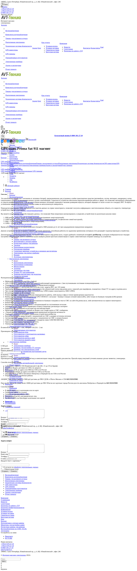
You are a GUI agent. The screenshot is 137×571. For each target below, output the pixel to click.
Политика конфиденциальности (12, 507)
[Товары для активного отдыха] (18, 37)
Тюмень (12, 178)
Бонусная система (7, 517)
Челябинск (13, 182)
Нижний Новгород (16, 160)
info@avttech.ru (8, 428)
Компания (13, 388)
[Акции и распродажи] (18, 64)
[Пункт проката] (18, 67)
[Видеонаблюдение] (18, 29)
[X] (11, 141)
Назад (11, 193)
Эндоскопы (5, 531)
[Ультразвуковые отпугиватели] (18, 56)
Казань (11, 155)
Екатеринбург (14, 153)
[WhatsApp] (17, 141)
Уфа (10, 180)
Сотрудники (5, 504)
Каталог (12, 195)
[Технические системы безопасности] (18, 44)
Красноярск (13, 158)
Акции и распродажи (21, 357)
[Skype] (20, 141)
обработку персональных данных (26, 432)
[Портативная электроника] (18, 40)
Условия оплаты (7, 511)
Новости (4, 502)
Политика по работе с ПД (10, 506)
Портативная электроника (67, 163)
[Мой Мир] (8, 141)
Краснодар (13, 157)
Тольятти (12, 176)
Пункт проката (66, 165)
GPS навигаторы (110, 163)
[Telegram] (23, 141)
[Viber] (14, 141)
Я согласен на (20, 432)
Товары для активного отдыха (47, 163)
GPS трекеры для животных (11, 171)
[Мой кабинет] (2, 127)
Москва (12, 145)
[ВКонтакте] (2, 141)
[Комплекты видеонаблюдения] (18, 33)
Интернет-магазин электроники (14, 555)
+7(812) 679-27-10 (7, 9)
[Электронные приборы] (18, 60)
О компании (5, 500)
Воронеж (12, 151)
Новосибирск (14, 162)
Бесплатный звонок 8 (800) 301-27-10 (68, 136)
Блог (2, 519)
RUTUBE (8, 538)
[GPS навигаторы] (18, 48)
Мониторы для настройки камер (13, 525)
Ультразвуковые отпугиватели (25, 330)
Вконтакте (9, 536)
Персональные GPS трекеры (31, 171)
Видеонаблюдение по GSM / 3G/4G (14, 529)
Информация (5, 509)
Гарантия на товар (7, 515)
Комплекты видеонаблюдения (25, 163)
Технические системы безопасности (90, 163)
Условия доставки (7, 513)
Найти (4, 561)
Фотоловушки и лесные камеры (12, 523)
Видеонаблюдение (7, 163)
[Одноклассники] (5, 141)
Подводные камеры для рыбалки (13, 527)
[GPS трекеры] (18, 52)
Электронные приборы (22, 346)
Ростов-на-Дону (15, 168)
